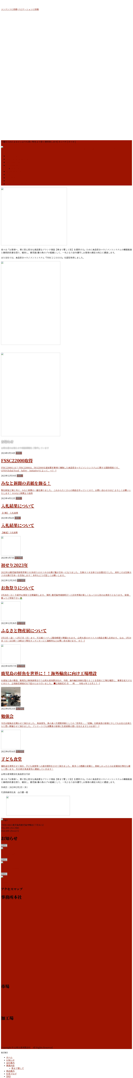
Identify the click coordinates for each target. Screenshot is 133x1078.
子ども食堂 (11, 759)
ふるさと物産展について (24, 630)
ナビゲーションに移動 (28, 9)
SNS (8, 1076)
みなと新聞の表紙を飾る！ (26, 483)
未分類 (19, 453)
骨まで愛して (17, 168)
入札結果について (17, 506)
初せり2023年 (14, 565)
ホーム (9, 1057)
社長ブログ (11, 1074)
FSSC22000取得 (17, 460)
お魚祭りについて (17, 588)
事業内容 (10, 1065)
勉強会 (7, 716)
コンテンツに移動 (9, 9)
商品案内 (10, 1071)
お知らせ (19, 557)
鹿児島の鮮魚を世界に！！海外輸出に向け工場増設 (49, 673)
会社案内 (10, 1063)
